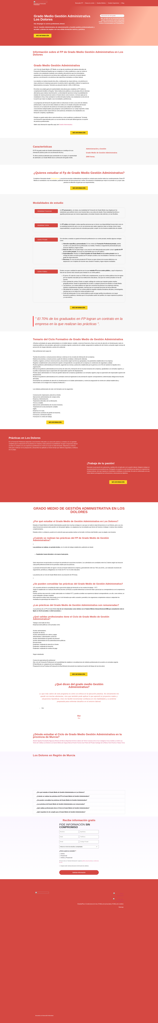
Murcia (70, 742)
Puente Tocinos (77, 742)
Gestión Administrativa (65, 124)
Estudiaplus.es (55, 178)
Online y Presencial (66, 857)
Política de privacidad (105, 904)
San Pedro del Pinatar (88, 742)
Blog (122, 3)
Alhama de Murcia (60, 741)
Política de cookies (117, 904)
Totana (119, 742)
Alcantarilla (45, 741)
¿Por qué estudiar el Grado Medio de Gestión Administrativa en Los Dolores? (61, 792)
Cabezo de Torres (82, 741)
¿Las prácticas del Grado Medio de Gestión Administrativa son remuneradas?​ (61, 804)
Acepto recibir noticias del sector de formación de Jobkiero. (75, 865)
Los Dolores (47, 742)
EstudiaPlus (81, 904)
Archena (74, 741)
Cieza (108, 741)
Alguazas (52, 741)
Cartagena (103, 741)
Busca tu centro (89, 3)
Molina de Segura (63, 742)
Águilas (40, 741)
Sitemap (121, 907)
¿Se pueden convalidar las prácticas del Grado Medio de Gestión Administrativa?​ (62, 800)
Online (63, 853)
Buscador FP (79, 3)
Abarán (35, 741)
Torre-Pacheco (112, 742)
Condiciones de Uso (92, 904)
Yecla (123, 742)
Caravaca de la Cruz (93, 741)
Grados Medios (101, 3)
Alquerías (68, 741)
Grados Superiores (113, 3)
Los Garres (54, 742)
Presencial (64, 855)
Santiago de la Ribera (101, 742)
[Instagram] (123, 887)
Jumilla (112, 741)
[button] (39, 480)
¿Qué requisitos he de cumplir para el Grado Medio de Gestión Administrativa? (61, 812)
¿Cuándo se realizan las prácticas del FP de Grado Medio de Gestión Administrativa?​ (63, 796)
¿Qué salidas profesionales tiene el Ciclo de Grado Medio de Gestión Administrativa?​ (63, 808)
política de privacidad (87, 860)
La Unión (117, 741)
